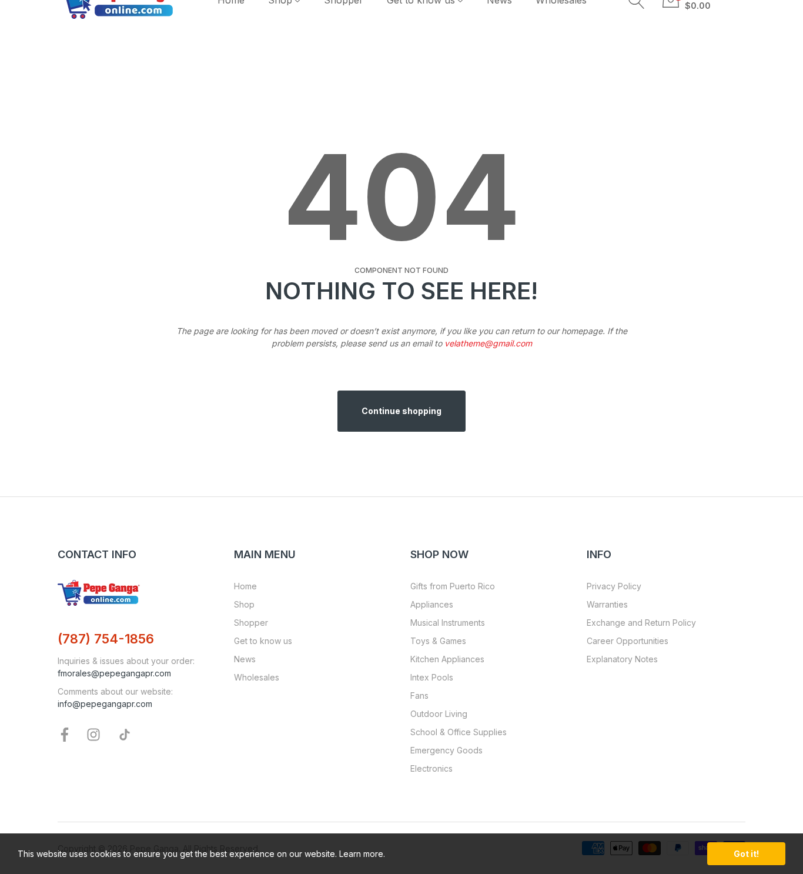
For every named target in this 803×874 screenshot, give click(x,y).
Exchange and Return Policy (641, 623)
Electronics (431, 768)
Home (245, 586)
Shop (244, 604)
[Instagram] (93, 734)
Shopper (251, 623)
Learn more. (362, 854)
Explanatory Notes (622, 659)
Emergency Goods (446, 750)
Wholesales (256, 677)
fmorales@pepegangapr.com (114, 673)
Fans (419, 695)
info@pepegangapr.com (105, 704)
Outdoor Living (438, 714)
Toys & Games (438, 641)
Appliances (431, 604)
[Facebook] (65, 734)
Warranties (607, 604)
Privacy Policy (614, 586)
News (245, 659)
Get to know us (263, 641)
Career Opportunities (627, 641)
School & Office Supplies (458, 732)
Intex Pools (431, 677)
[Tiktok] (124, 734)
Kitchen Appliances (447, 659)
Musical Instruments (447, 623)
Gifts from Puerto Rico (452, 586)
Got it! (746, 854)
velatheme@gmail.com (488, 343)
